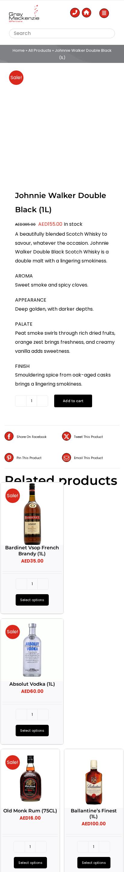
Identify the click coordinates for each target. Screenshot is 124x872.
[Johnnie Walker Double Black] (62, 121)
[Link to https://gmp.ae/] (86, 12)
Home (19, 50)
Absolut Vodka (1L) (32, 684)
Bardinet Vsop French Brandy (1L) (32, 550)
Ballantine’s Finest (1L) (94, 813)
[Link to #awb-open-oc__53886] (104, 13)
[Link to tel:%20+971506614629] (75, 12)
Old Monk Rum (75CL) (30, 811)
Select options (32, 599)
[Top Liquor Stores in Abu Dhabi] (24, 7)
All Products (39, 50)
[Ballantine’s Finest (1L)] (93, 778)
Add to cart (73, 401)
